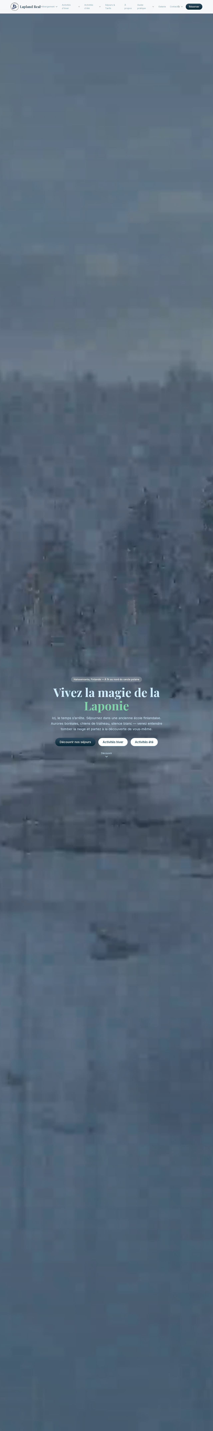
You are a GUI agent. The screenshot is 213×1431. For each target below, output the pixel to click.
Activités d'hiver (66, 7)
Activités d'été (88, 7)
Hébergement (48, 6)
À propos (128, 7)
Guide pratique (141, 7)
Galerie (162, 6)
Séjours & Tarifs (110, 7)
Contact (174, 6)
